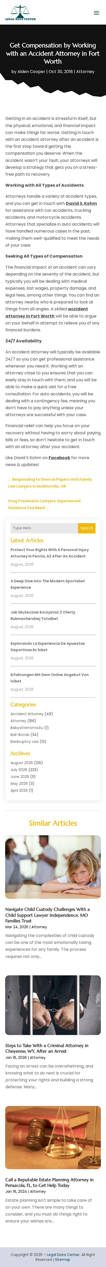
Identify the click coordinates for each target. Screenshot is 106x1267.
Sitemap (62, 1259)
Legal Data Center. (63, 1254)
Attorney (85, 72)
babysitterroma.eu (27, 727)
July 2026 (19, 769)
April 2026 (19, 790)
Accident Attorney (27, 713)
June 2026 (20, 776)
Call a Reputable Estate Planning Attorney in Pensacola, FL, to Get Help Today (49, 1182)
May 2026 (19, 783)
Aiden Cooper (31, 72)
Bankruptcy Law (25, 741)
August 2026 (22, 762)
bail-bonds (20, 734)
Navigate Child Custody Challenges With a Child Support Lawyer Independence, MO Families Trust (47, 914)
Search (87, 528)
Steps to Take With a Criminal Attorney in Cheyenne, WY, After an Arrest (47, 1048)
